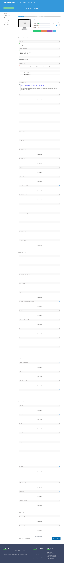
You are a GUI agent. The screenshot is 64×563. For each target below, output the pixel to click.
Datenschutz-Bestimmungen (52, 556)
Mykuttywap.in (36, 20)
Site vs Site (24, 2)
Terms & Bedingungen (51, 555)
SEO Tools (19, 2)
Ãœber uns (49, 552)
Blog (34, 2)
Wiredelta (14, 559)
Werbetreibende (50, 558)
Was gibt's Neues (50, 553)
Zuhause (49, 550)
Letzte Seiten (30, 2)
